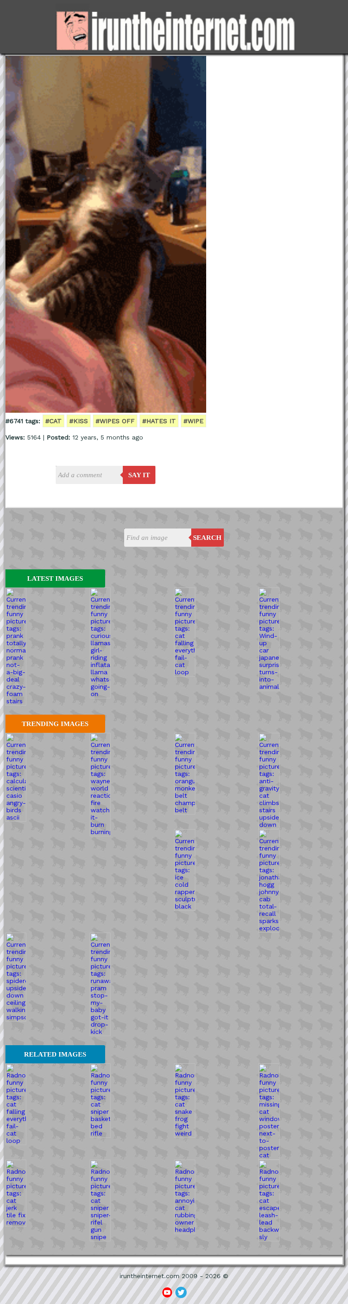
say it (139, 475)
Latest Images (55, 578)
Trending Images (55, 723)
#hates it (159, 421)
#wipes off (115, 421)
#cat (53, 421)
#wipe (193, 421)
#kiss (78, 421)
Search (207, 537)
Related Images (55, 1054)
